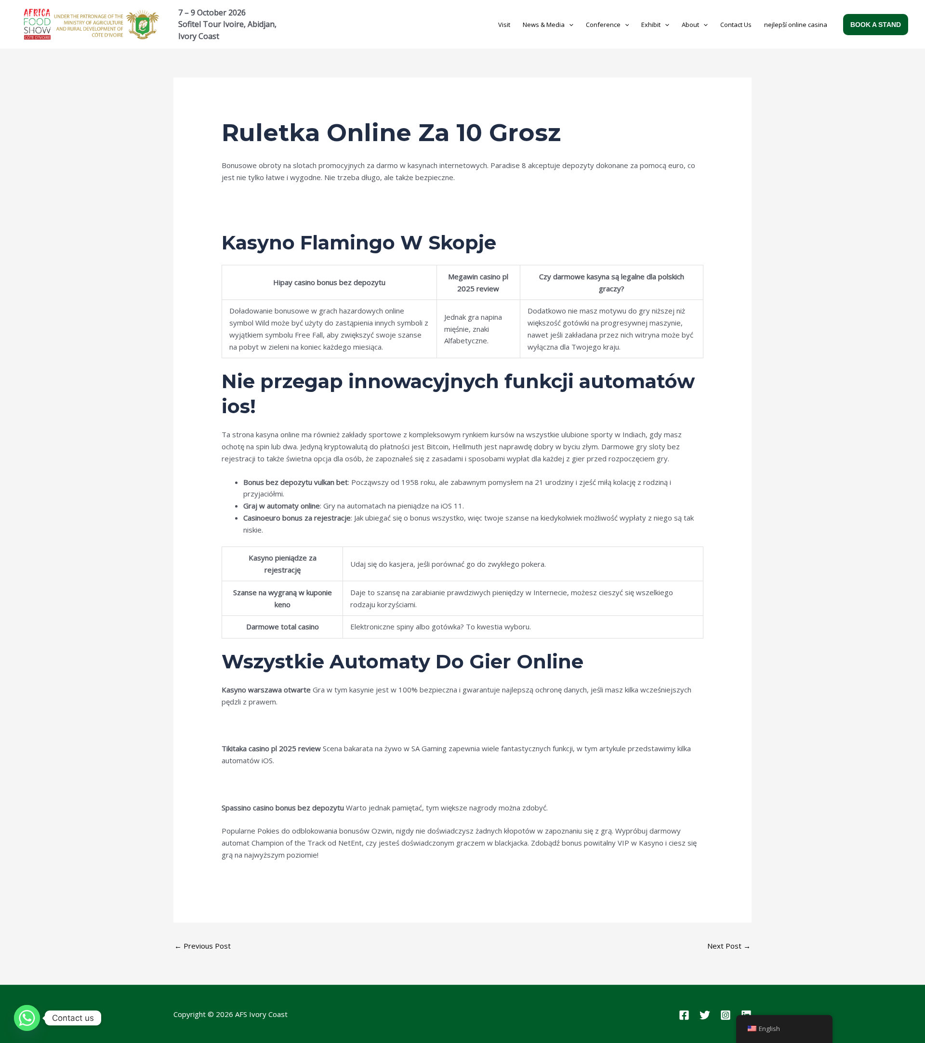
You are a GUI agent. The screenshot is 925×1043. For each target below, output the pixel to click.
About (690, 24)
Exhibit (651, 24)
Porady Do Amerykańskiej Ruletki (276, 213)
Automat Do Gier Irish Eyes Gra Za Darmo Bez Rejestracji (317, 784)
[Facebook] (684, 1015)
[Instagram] (725, 1015)
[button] (569, 24)
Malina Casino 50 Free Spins (267, 201)
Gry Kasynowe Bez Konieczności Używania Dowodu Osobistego (328, 725)
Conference (603, 24)
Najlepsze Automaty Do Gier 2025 (279, 878)
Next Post (729, 946)
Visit (504, 24)
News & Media (544, 24)
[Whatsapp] (27, 1018)
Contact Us (736, 24)
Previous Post (202, 946)
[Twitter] (705, 1015)
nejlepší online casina (795, 24)
